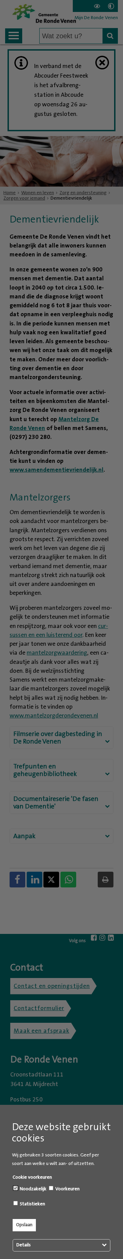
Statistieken (32, 1204)
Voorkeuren (67, 1189)
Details (23, 1245)
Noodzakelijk (32, 1189)
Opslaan (24, 1225)
